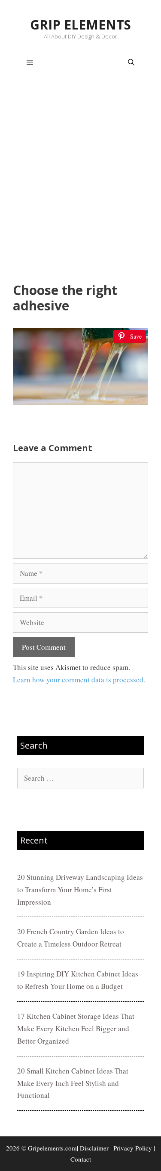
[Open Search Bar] (131, 62)
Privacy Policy (132, 1148)
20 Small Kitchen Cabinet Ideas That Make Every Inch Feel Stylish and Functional (72, 1083)
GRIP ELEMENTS (80, 24)
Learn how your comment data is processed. (79, 679)
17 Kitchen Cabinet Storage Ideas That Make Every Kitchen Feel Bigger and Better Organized (75, 1028)
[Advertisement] (80, 181)
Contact (80, 1159)
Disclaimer (94, 1148)
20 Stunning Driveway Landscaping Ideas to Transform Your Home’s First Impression (80, 889)
